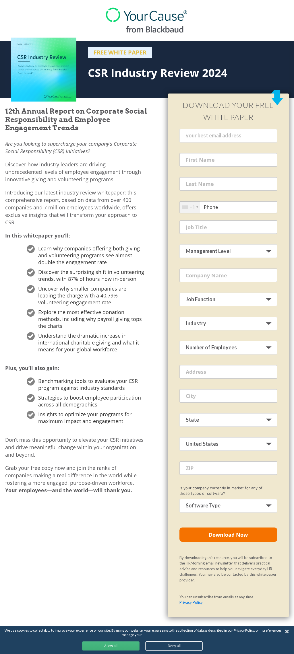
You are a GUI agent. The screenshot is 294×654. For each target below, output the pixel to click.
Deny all (174, 645)
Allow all (110, 645)
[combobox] (190, 207)
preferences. (272, 630)
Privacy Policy (191, 602)
